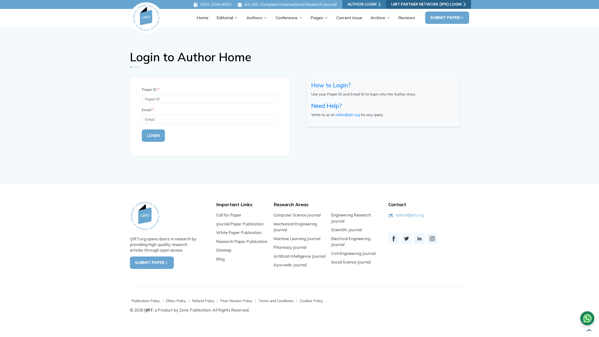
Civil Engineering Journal (353, 253)
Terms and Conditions (276, 301)
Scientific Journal (346, 229)
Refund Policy (203, 301)
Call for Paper (228, 214)
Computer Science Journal (297, 214)
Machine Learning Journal (297, 238)
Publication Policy (145, 301)
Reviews (406, 17)
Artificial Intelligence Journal (299, 256)
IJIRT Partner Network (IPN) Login (426, 4)
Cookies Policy (311, 301)
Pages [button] (317, 17)
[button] (588, 330)
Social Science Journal (351, 262)
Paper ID (150, 89)
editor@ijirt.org (347, 114)
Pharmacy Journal (290, 247)
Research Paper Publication (241, 241)
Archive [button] (377, 17)
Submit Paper (445, 17)
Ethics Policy (176, 301)
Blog (220, 258)
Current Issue (349, 17)
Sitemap (223, 250)
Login (153, 135)
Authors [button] (254, 17)
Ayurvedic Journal (290, 264)
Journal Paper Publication (239, 223)
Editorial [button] (225, 17)
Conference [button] (286, 17)
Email (148, 109)
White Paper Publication (239, 232)
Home (202, 17)
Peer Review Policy (236, 301)
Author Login (361, 4)
